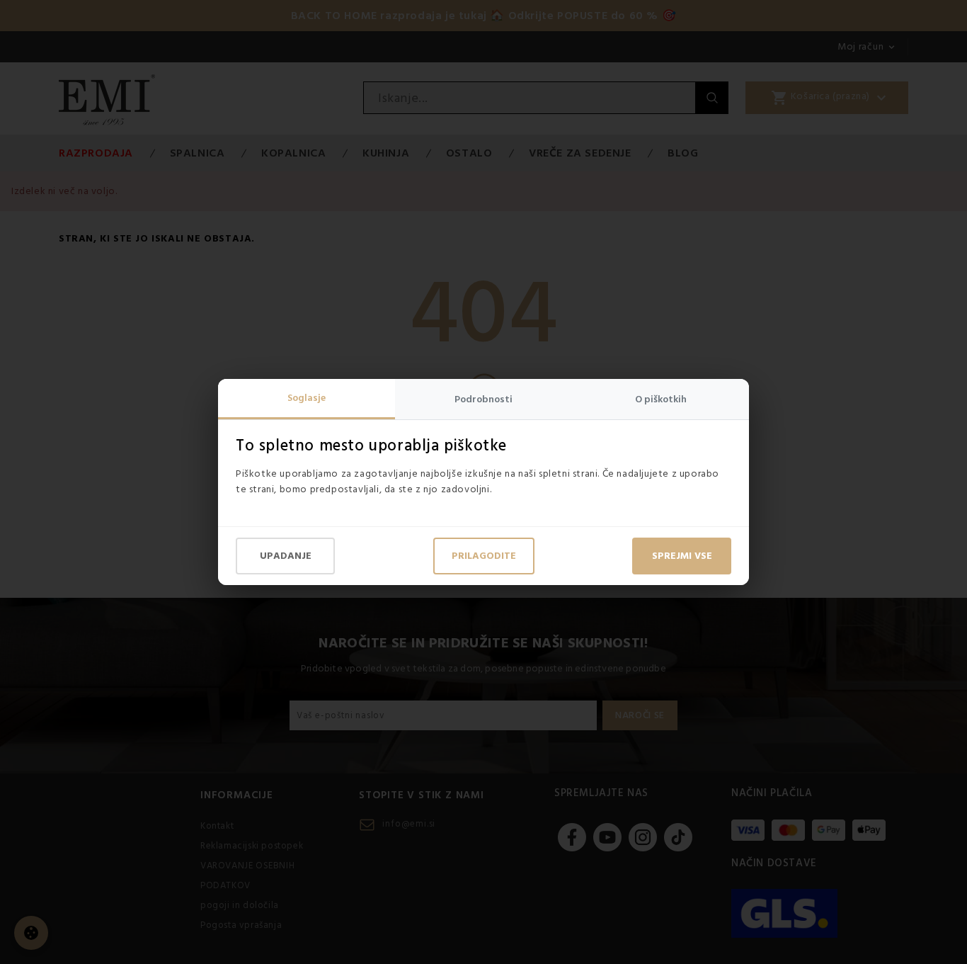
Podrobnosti (483, 399)
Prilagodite (484, 556)
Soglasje (306, 398)
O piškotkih (661, 399)
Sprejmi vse (682, 556)
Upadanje (285, 556)
